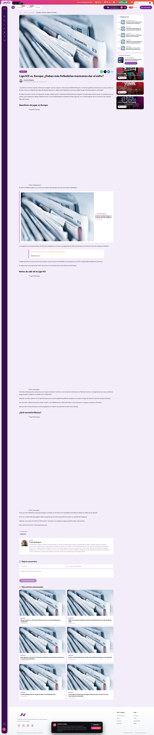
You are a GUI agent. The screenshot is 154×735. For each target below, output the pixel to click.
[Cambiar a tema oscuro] (132, 2)
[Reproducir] (121, 7)
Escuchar (123, 77)
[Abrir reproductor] (125, 7)
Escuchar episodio (131, 63)
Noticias (26, 12)
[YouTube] (114, 2)
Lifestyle (119, 721)
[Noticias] (13, 7)
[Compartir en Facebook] (108, 71)
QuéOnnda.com (42, 525)
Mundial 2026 (137, 721)
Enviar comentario (28, 580)
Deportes (32, 12)
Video (135, 718)
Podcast (136, 716)
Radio (135, 723)
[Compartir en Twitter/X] (105, 71)
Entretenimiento (121, 716)
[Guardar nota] (98, 71)
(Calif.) (99, 2)
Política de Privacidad (140, 732)
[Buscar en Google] (112, 2)
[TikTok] (109, 2)
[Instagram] (107, 2)
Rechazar (96, 724)
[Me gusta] (94, 71)
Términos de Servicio (128, 732)
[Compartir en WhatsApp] (101, 71)
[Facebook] (105, 2)
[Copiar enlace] (112, 71)
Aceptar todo (96, 728)
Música (118, 718)
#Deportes (23, 534)
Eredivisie (71, 261)
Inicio (20, 12)
